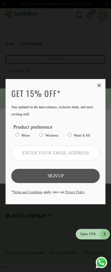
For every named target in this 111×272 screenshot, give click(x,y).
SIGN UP (55, 175)
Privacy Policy (75, 192)
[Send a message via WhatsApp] (101, 262)
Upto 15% (93, 234)
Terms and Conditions (28, 192)
